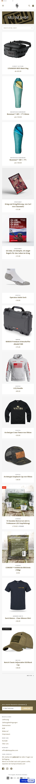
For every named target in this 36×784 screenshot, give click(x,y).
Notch (18, 660)
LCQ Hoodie (18, 388)
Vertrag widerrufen (27, 780)
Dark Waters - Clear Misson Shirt (18, 618)
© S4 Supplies (12, 774)
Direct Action (18, 66)
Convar (18, 518)
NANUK (18, 339)
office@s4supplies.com (10, 750)
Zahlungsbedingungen (9, 722)
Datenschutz (6, 725)
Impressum (6, 734)
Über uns (5, 744)
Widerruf (5, 731)
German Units (18, 616)
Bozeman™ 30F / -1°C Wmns (18, 114)
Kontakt (5, 741)
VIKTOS (18, 295)
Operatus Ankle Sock (18, 297)
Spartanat (18, 202)
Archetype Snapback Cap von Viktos (18, 477)
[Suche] (29, 5)
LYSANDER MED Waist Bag (18, 68)
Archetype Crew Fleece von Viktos (18, 433)
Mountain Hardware (18, 112)
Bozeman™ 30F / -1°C (18, 160)
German (5, 0)
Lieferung (5, 719)
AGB (3, 728)
